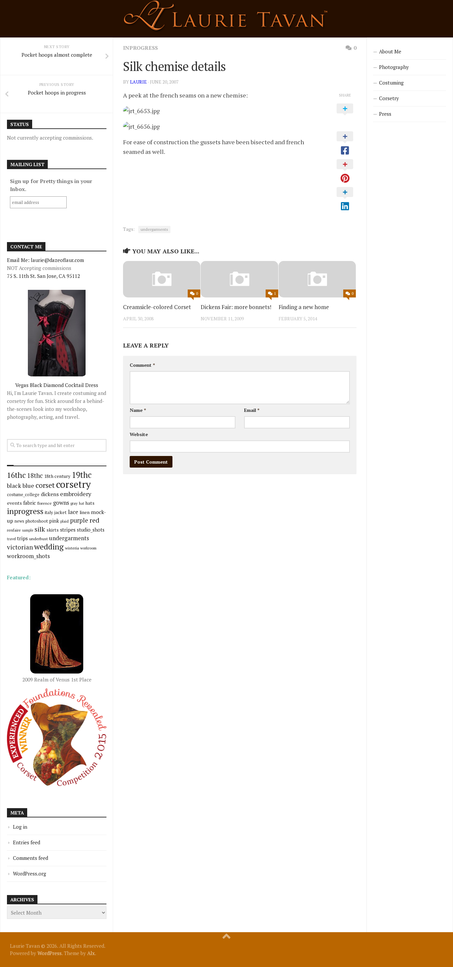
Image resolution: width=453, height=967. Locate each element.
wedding (49, 547)
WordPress (49, 953)
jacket (60, 512)
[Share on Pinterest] (345, 171)
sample (27, 530)
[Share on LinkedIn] (345, 199)
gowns (61, 502)
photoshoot (37, 521)
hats (90, 503)
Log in (20, 826)
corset (45, 485)
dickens (50, 494)
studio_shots (90, 530)
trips (22, 538)
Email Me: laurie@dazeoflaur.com (45, 260)
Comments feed (30, 858)
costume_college (23, 494)
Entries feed (26, 842)
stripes (68, 529)
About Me (390, 51)
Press (385, 113)
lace (73, 512)
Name (138, 410)
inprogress (140, 47)
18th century (57, 476)
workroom (88, 548)
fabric (29, 502)
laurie (138, 82)
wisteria (72, 548)
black (14, 485)
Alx (91, 953)
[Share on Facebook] (345, 143)
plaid (64, 521)
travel (11, 539)
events (14, 503)
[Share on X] (345, 115)
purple (79, 520)
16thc (16, 475)
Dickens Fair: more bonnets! (236, 307)
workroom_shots (28, 556)
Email (251, 410)
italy (49, 512)
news (19, 521)
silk (39, 529)
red (94, 520)
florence (44, 503)
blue (28, 485)
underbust (38, 539)
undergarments (154, 229)
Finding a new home (304, 307)
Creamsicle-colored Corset (157, 307)
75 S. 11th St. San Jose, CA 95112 (43, 276)
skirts (52, 530)
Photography (394, 67)
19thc (82, 475)
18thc (35, 475)
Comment (142, 365)
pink (54, 521)
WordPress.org (29, 873)
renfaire (14, 530)
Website (139, 434)
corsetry (73, 484)
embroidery (75, 494)
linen (85, 512)
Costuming (391, 82)
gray (74, 503)
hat (81, 503)
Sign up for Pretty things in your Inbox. (51, 185)
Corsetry (389, 98)
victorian (20, 547)
